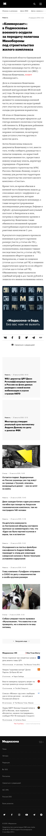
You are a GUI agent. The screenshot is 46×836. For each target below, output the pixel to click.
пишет (28, 75)
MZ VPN (5, 789)
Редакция (6, 762)
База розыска (7, 803)
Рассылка (6, 776)
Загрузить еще (21, 641)
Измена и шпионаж (9, 10)
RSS (6, 769)
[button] (40, 4)
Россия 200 (7, 796)
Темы (4, 748)
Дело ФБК (24, 10)
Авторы (5, 755)
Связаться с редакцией (25, 344)
